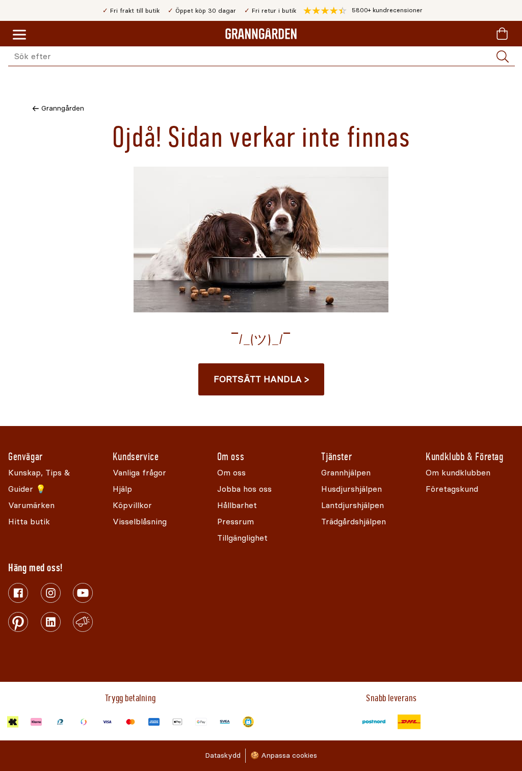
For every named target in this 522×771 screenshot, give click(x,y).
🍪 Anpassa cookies (283, 755)
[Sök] (502, 56)
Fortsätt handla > (261, 379)
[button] (363, 11)
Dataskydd (223, 755)
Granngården (62, 108)
